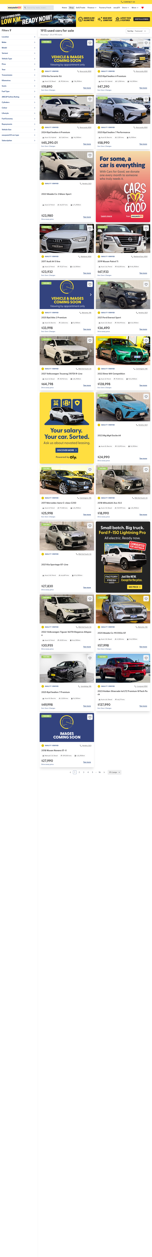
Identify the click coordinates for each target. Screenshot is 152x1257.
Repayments (7, 124)
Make (4, 42)
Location (5, 37)
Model (4, 48)
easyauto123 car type (10, 135)
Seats (4, 86)
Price (4, 64)
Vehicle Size (6, 130)
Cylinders (5, 102)
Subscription (7, 140)
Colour (4, 108)
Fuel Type (5, 91)
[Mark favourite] (90, 43)
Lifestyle (5, 113)
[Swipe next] (147, 53)
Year (3, 69)
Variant (5, 53)
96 (100, 772)
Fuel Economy (7, 119)
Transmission (7, 75)
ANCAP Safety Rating (10, 97)
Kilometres (6, 80)
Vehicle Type (7, 59)
